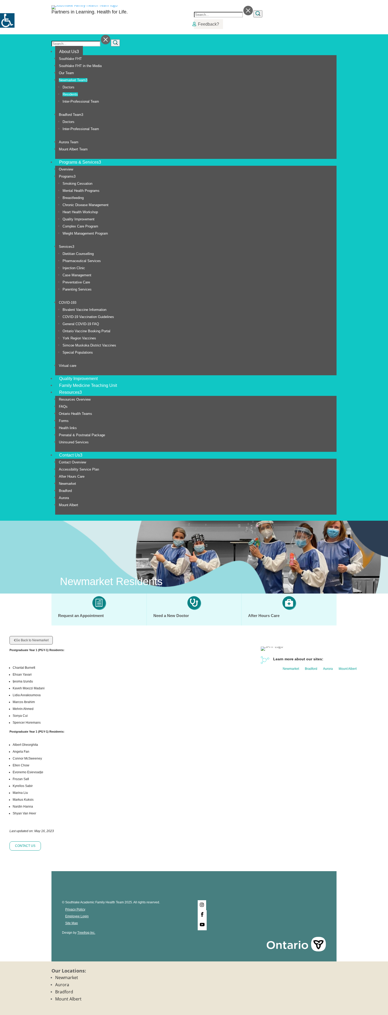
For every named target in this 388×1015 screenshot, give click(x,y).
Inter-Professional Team (81, 101)
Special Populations (78, 352)
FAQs (63, 407)
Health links (68, 428)
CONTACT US (25, 846)
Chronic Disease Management (85, 205)
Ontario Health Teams (75, 414)
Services (66, 247)
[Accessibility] (7, 20)
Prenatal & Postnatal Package (82, 435)
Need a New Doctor (171, 615)
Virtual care (67, 366)
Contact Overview (72, 462)
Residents (70, 94)
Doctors (68, 87)
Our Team (66, 73)
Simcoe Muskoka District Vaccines (89, 345)
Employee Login (77, 916)
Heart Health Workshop (80, 212)
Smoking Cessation (77, 184)
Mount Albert (68, 505)
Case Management (77, 275)
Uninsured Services (74, 442)
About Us (69, 51)
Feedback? (208, 24)
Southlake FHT (70, 59)
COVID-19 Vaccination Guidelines (88, 317)
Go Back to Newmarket (32, 640)
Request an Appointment (81, 615)
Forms (64, 421)
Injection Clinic (74, 268)
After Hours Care (71, 476)
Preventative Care (76, 282)
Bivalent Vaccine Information (84, 310)
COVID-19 (67, 303)
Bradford (65, 491)
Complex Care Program (80, 226)
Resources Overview (75, 399)
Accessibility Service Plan (79, 469)
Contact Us (70, 455)
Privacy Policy (75, 909)
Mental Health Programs (81, 191)
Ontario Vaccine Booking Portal (86, 331)
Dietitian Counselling (78, 254)
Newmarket (67, 484)
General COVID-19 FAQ (81, 324)
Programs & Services (80, 162)
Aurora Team (68, 142)
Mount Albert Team (73, 149)
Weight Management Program (85, 233)
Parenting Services (77, 289)
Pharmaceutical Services (82, 261)
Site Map (71, 923)
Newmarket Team (73, 80)
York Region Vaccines (79, 338)
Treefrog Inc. (86, 933)
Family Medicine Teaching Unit (88, 385)
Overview (66, 169)
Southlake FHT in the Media (80, 66)
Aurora (64, 498)
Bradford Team (71, 115)
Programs (67, 176)
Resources (70, 392)
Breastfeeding (73, 198)
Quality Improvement (78, 219)
